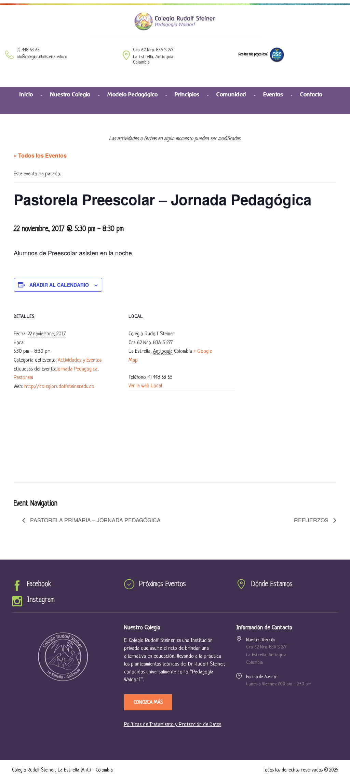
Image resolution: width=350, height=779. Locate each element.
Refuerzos (312, 520)
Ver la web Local (145, 386)
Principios (187, 94)
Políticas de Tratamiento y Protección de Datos (172, 725)
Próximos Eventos (162, 584)
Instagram (41, 600)
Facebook (39, 584)
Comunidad (231, 94)
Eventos (273, 94)
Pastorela (23, 378)
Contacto (311, 94)
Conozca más (148, 702)
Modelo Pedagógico (132, 94)
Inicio (26, 94)
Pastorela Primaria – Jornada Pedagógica (95, 520)
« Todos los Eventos (40, 155)
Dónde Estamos (272, 584)
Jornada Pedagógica (76, 369)
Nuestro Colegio (70, 94)
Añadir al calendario (59, 284)
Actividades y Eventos (80, 360)
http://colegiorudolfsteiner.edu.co (59, 387)
